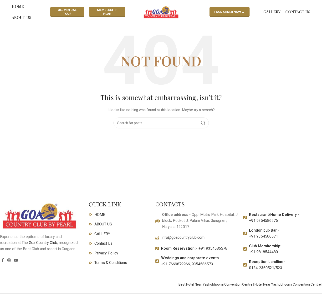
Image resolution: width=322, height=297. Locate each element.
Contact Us (103, 243)
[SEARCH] (203, 122)
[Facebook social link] (3, 260)
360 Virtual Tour (67, 11)
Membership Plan (107, 11)
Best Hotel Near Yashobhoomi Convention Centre (212, 284)
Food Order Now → (229, 12)
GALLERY (102, 234)
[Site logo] (161, 12)
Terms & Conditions (110, 262)
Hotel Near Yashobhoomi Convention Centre (284, 284)
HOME (99, 214)
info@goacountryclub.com (183, 237)
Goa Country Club (43, 242)
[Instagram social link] (9, 260)
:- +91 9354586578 (194, 248)
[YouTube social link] (16, 260)
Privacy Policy (106, 253)
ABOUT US (103, 224)
